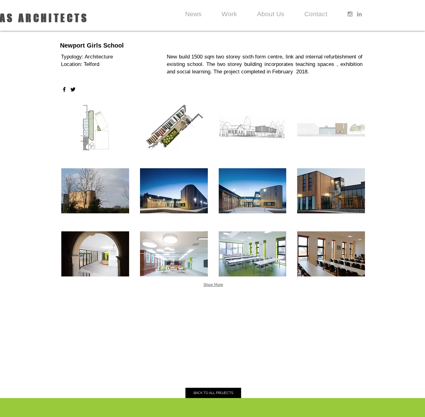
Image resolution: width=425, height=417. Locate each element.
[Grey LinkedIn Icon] (359, 14)
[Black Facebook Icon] (64, 89)
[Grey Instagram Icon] (350, 14)
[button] (95, 127)
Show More (213, 284)
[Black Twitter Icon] (73, 89)
